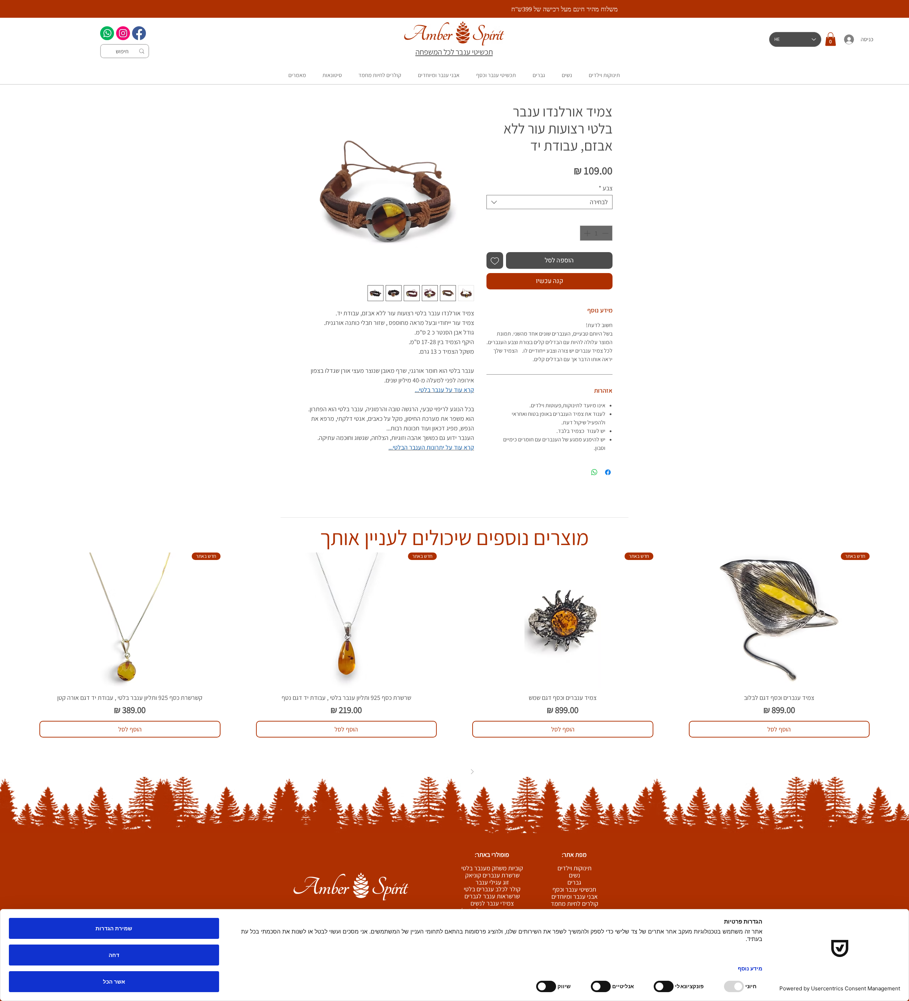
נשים (574, 875)
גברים (574, 882)
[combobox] (549, 202)
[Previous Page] (472, 771)
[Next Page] (437, 771)
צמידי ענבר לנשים (492, 903)
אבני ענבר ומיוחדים (574, 896)
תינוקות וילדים (574, 868)
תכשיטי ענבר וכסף (574, 889)
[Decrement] (605, 233)
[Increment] (586, 233)
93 (446, 771)
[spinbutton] (596, 233)
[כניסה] (848, 39)
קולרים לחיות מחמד (574, 903)
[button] (830, 39)
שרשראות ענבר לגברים (492, 896)
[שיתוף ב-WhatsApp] (594, 472)
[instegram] (123, 33)
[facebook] (139, 33)
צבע (606, 188)
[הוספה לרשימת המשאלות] (494, 260)
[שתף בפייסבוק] (608, 472)
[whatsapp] (107, 33)
